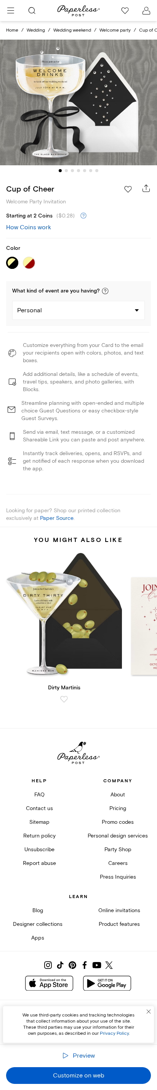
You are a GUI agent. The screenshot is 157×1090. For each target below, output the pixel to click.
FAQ (39, 794)
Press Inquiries (118, 877)
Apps (37, 938)
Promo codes (118, 822)
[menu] (10, 10)
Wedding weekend (72, 30)
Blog (37, 910)
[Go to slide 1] (60, 170)
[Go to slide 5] (84, 170)
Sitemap (39, 822)
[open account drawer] (146, 10)
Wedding (36, 30)
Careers (118, 863)
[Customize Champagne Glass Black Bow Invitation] (78, 102)
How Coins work (28, 227)
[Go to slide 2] (66, 170)
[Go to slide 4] (78, 170)
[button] (105, 291)
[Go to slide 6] (90, 170)
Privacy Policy (114, 1033)
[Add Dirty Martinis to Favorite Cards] (64, 699)
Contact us (39, 808)
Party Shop (117, 849)
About (118, 794)
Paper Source (57, 518)
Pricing (117, 808)
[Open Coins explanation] (83, 216)
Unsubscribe (39, 849)
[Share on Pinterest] (72, 965)
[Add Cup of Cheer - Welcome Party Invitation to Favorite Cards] (128, 189)
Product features (119, 924)
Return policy (39, 836)
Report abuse (39, 863)
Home (12, 30)
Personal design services (118, 836)
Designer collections (37, 924)
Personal (29, 310)
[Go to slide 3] (72, 170)
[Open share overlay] (146, 188)
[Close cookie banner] (148, 1011)
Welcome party (115, 30)
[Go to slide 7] (96, 170)
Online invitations (119, 910)
